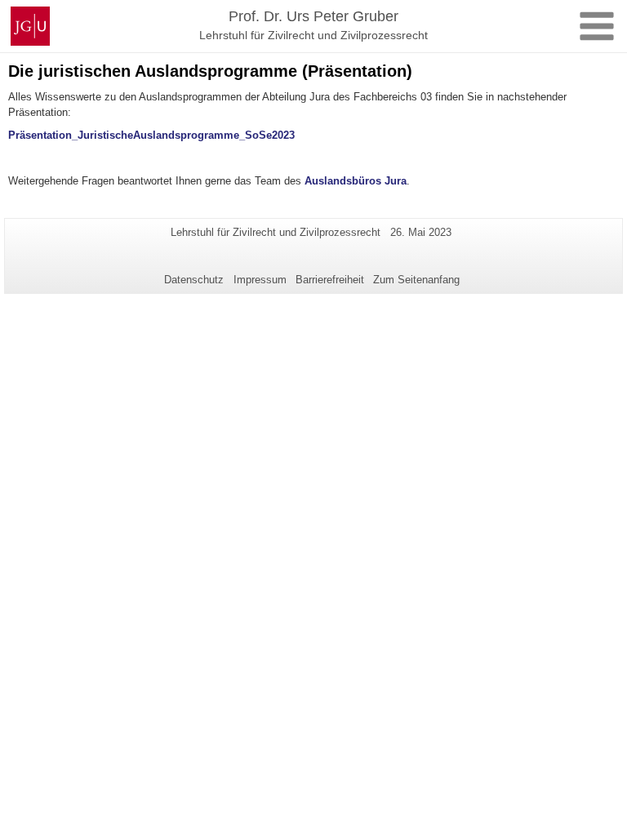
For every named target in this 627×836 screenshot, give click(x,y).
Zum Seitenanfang (416, 279)
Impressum (260, 279)
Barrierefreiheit (330, 279)
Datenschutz (194, 279)
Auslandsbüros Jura (356, 181)
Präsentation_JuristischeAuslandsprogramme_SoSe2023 (151, 135)
